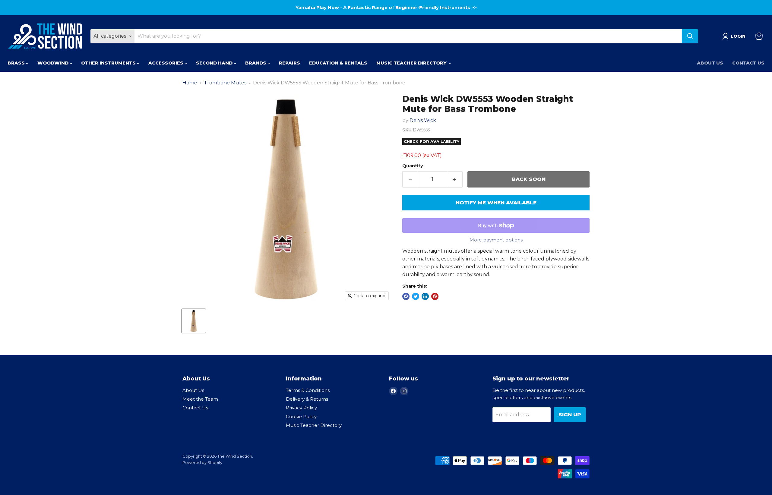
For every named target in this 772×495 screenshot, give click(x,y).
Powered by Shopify (202, 462)
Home (189, 83)
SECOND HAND (215, 63)
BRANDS (256, 63)
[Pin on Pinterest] (434, 296)
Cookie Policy (301, 416)
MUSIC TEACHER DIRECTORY (412, 63)
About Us (710, 63)
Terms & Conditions (308, 390)
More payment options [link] (496, 239)
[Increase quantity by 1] (455, 179)
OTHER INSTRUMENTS (109, 63)
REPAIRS (289, 63)
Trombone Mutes (225, 83)
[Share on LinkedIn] (425, 296)
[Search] (690, 36)
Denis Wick (423, 120)
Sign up (569, 414)
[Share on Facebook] (406, 296)
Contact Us (748, 63)
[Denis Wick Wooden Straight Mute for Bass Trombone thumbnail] (194, 321)
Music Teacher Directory (314, 425)
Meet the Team (200, 399)
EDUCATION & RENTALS (338, 63)
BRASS (17, 63)
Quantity (412, 165)
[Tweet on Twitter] (415, 296)
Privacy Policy (301, 408)
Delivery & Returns (307, 399)
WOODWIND (53, 63)
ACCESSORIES (166, 63)
